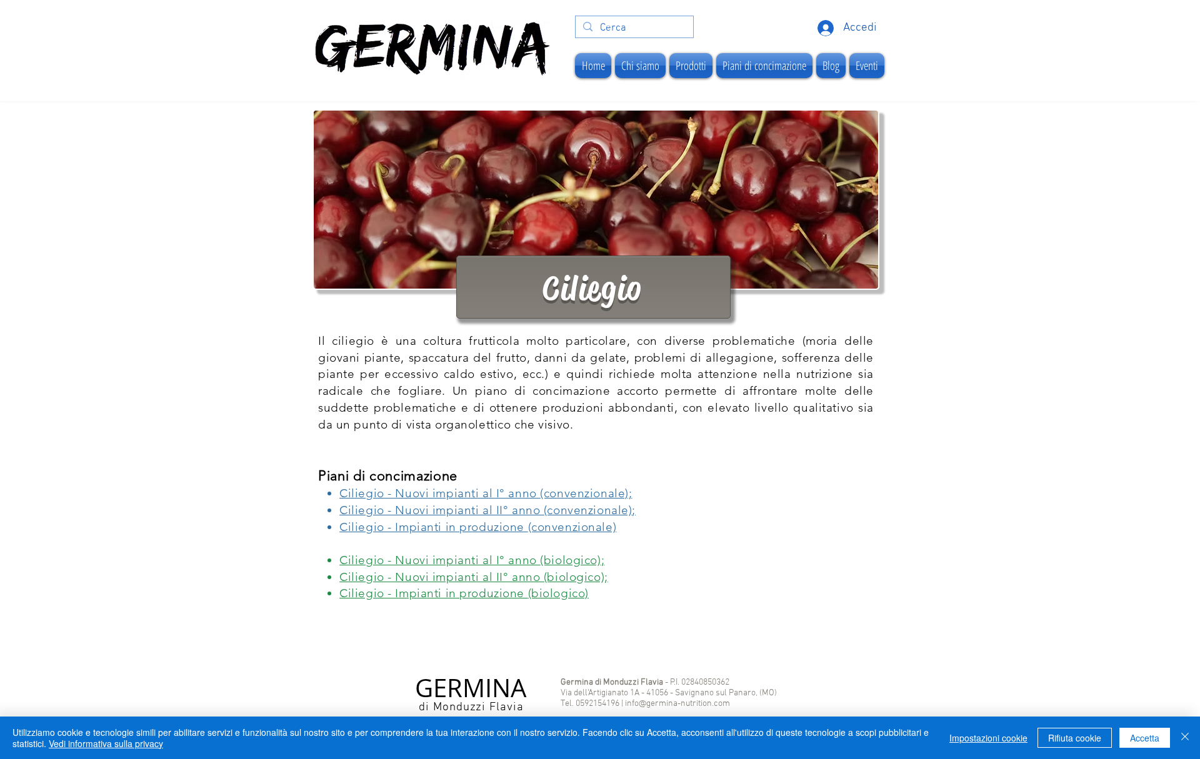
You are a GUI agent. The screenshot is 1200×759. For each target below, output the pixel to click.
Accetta (1144, 738)
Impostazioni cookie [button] (988, 738)
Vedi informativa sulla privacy (106, 743)
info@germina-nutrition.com (677, 703)
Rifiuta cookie (1074, 738)
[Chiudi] (1185, 738)
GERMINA (470, 688)
